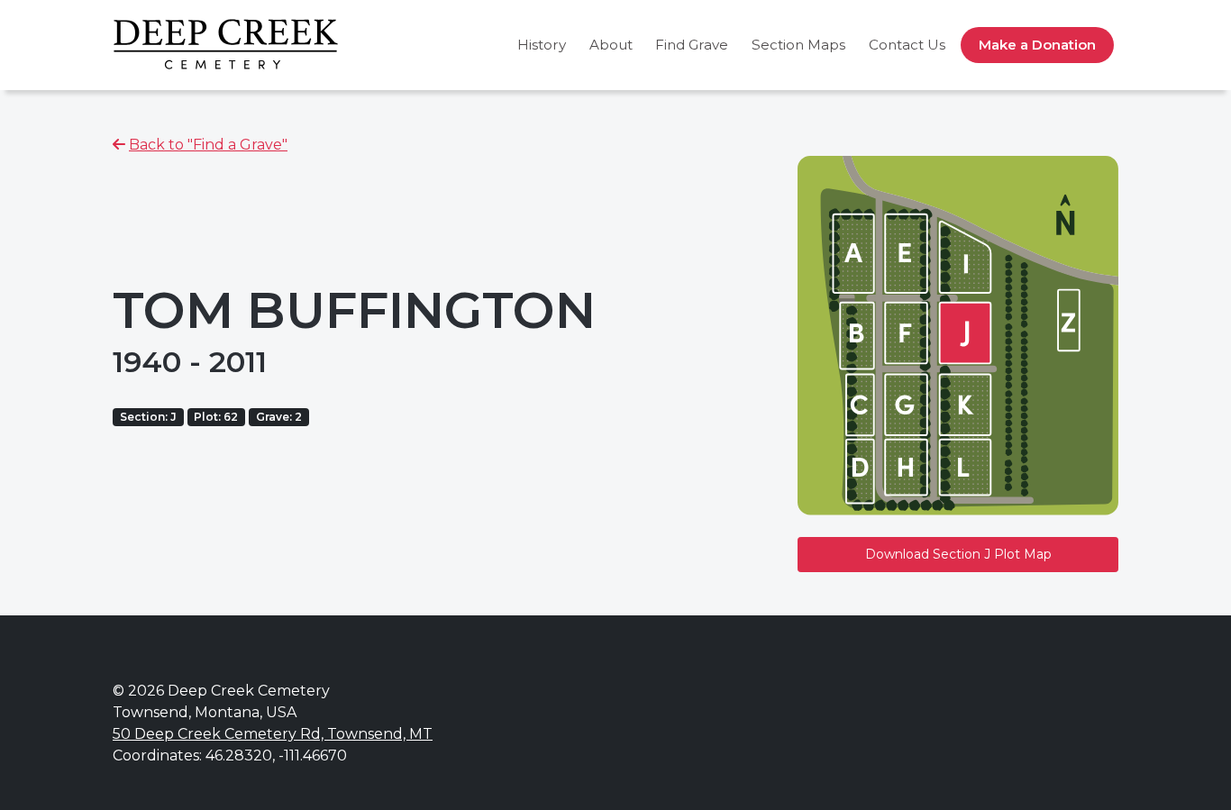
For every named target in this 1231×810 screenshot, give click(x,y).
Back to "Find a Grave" (208, 144)
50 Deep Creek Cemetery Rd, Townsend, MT (273, 733)
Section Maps (798, 44)
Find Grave (691, 44)
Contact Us (907, 44)
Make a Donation (1037, 44)
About (611, 44)
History (541, 44)
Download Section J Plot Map (958, 554)
